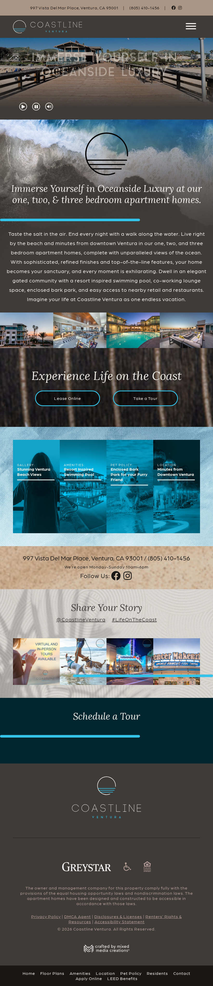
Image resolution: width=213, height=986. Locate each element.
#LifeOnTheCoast (134, 619)
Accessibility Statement (120, 921)
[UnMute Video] (49, 106)
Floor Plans (52, 972)
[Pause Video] (36, 106)
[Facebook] (174, 7)
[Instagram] (180, 7)
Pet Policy (131, 972)
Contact (181, 972)
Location (105, 972)
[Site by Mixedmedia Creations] (106, 948)
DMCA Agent (77, 916)
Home (29, 972)
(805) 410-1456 (144, 7)
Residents (157, 972)
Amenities (80, 972)
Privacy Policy (46, 916)
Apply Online (89, 978)
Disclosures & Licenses (118, 916)
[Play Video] (23, 106)
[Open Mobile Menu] (191, 26)
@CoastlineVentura (80, 619)
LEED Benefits (122, 978)
